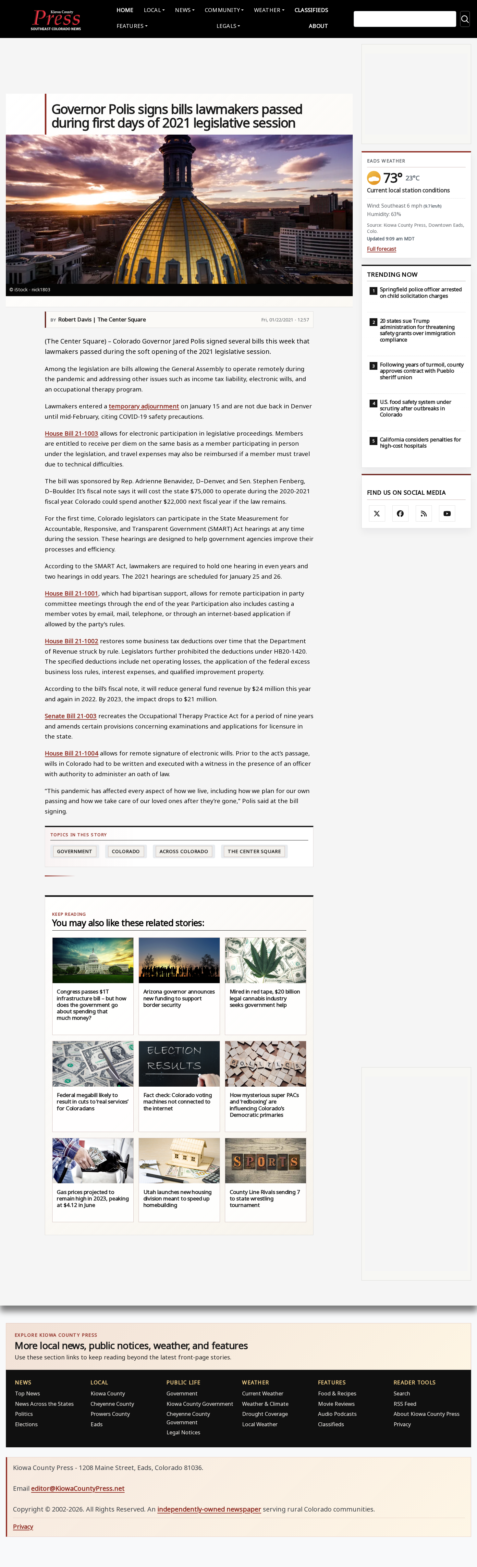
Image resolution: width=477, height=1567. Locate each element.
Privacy (402, 1424)
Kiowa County (108, 1393)
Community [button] (222, 10)
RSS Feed (405, 1403)
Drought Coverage (265, 1413)
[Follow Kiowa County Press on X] (377, 513)
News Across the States (44, 1403)
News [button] (182, 10)
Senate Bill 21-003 (71, 716)
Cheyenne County (112, 1403)
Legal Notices (183, 1432)
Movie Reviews (336, 1403)
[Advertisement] (416, 798)
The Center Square (254, 851)
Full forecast (381, 249)
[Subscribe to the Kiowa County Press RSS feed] (424, 513)
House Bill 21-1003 (71, 433)
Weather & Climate (265, 1403)
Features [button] (130, 26)
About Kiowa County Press (426, 1413)
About (318, 26)
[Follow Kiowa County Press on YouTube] (447, 513)
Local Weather (259, 1424)
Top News (27, 1393)
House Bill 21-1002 (71, 641)
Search (402, 1393)
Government (74, 851)
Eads (97, 1424)
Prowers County (110, 1413)
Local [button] (152, 10)
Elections (26, 1424)
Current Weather (262, 1393)
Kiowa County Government (199, 1403)
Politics (24, 1413)
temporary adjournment (144, 406)
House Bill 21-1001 (71, 593)
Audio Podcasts (337, 1413)
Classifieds (311, 10)
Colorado (126, 851)
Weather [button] (267, 10)
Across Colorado (184, 851)
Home (125, 10)
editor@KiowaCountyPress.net (78, 1488)
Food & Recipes (337, 1393)
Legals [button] (226, 26)
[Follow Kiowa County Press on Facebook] (400, 513)
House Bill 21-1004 (71, 753)
